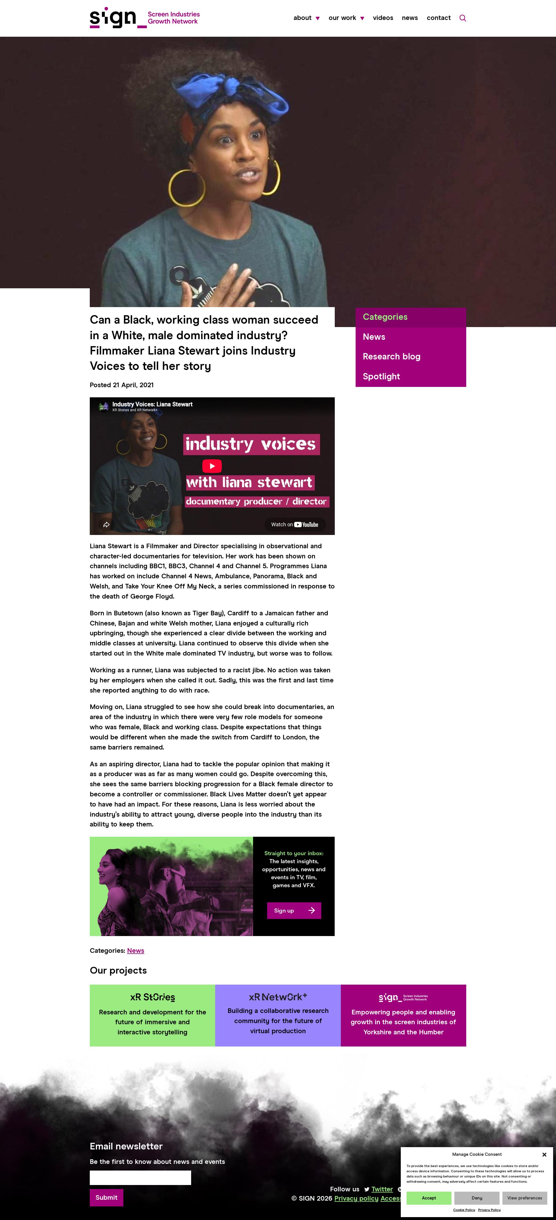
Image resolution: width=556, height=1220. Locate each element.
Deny (477, 1198)
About (303, 18)
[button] (544, 1155)
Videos (383, 18)
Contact (439, 18)
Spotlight (381, 376)
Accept (429, 1198)
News (410, 18)
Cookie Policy (464, 1210)
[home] (145, 17)
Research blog (391, 356)
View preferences (524, 1198)
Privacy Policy (489, 1210)
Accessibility (400, 1198)
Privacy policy (356, 1198)
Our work (342, 18)
